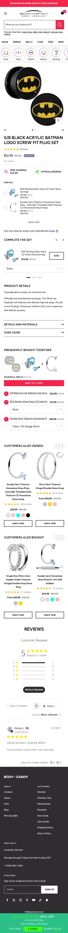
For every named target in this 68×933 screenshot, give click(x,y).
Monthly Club (44, 798)
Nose (5, 42)
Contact (8, 792)
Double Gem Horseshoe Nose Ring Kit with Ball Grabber (49, 580)
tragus (7, 34)
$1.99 (40, 42)
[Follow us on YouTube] (33, 900)
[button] (57, 446)
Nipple (17, 42)
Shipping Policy (45, 827)
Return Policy (44, 833)
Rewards (41, 809)
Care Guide (43, 821)
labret (47, 32)
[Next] (62, 130)
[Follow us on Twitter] (14, 900)
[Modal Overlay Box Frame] (34, 923)
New (61, 42)
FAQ (6, 803)
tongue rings (57, 32)
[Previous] (5, 130)
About (7, 798)
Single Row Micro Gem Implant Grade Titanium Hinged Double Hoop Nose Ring (18, 581)
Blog (6, 809)
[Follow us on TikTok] (40, 900)
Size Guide (43, 815)
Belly (29, 42)
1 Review (23, 149)
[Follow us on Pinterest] (27, 900)
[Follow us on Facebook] (7, 900)
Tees (50, 42)
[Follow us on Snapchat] (47, 900)
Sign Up (49, 889)
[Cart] (62, 13)
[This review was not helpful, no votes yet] (57, 762)
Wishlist (41, 792)
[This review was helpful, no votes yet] (52, 762)
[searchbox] (20, 706)
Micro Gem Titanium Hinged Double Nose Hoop (50, 486)
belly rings (38, 32)
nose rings (27, 32)
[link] (8, 515)
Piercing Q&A (11, 815)
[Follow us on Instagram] (20, 900)
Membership (43, 803)
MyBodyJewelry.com (34, 912)
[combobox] (46, 714)
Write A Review (34, 689)
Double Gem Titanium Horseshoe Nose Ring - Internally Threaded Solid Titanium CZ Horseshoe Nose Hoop (18, 492)
